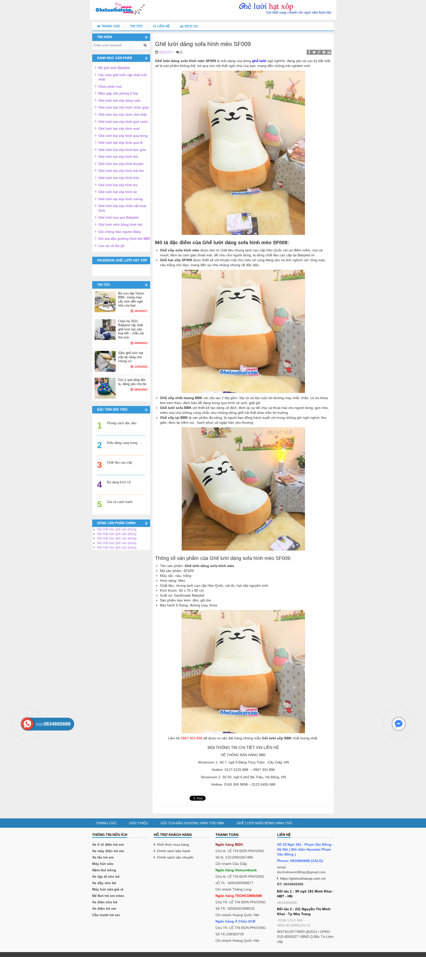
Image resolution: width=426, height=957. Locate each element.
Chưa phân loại (110, 86)
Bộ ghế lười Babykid (114, 68)
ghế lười (259, 61)
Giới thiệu (138, 823)
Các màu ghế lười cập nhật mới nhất (122, 77)
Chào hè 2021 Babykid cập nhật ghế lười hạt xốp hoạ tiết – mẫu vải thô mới (131, 329)
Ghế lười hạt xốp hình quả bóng (123, 136)
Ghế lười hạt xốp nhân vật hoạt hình (122, 208)
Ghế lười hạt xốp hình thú (118, 157)
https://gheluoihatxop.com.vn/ (303, 878)
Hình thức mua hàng (173, 844)
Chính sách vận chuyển (175, 857)
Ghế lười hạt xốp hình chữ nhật (122, 114)
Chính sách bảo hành (173, 851)
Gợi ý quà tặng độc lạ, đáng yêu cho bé (132, 382)
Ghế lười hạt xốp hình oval (119, 128)
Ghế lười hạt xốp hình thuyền (120, 164)
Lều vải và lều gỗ (111, 246)
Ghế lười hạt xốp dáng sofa (119, 100)
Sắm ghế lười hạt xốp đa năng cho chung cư (130, 357)
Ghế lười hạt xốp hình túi (117, 192)
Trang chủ (110, 26)
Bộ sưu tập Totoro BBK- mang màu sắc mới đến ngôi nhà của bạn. (131, 300)
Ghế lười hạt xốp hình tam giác (122, 150)
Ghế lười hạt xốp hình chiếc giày (123, 107)
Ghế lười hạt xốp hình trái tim (121, 171)
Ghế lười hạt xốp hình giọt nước (123, 122)
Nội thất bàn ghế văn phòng (116, 529)
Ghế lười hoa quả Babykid (118, 217)
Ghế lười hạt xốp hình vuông (120, 199)
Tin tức (136, 26)
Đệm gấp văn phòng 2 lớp (118, 93)
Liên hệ (163, 26)
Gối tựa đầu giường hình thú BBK (124, 239)
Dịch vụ (191, 26)
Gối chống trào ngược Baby (119, 232)
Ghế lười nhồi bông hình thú (120, 225)
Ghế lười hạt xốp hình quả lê (120, 143)
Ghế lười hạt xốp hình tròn (118, 178)
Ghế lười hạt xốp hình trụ (117, 185)
